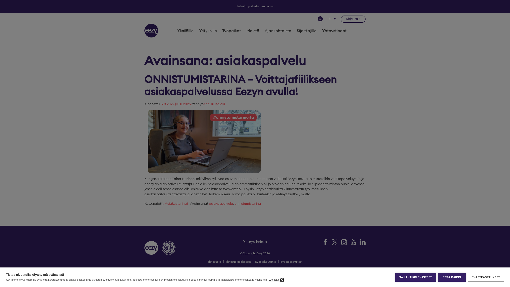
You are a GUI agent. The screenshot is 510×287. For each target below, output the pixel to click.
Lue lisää (274, 279)
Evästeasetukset (486, 277)
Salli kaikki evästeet (415, 277)
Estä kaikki (452, 277)
